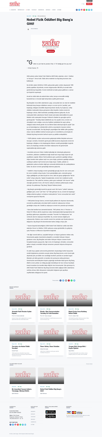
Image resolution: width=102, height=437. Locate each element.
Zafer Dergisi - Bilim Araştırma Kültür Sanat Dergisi (23, 433)
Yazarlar (34, 9)
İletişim (59, 9)
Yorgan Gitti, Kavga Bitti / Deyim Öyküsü (77, 347)
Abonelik (48, 9)
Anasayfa (13, 9)
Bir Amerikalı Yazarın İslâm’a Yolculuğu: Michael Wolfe (21, 390)
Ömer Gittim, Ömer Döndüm (49, 346)
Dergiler (33, 414)
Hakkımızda (41, 9)
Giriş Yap (89, 3)
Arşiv (28, 9)
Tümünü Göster (89, 363)
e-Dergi (54, 9)
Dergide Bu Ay (21, 9)
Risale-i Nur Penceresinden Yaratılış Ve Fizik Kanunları (49, 312)
